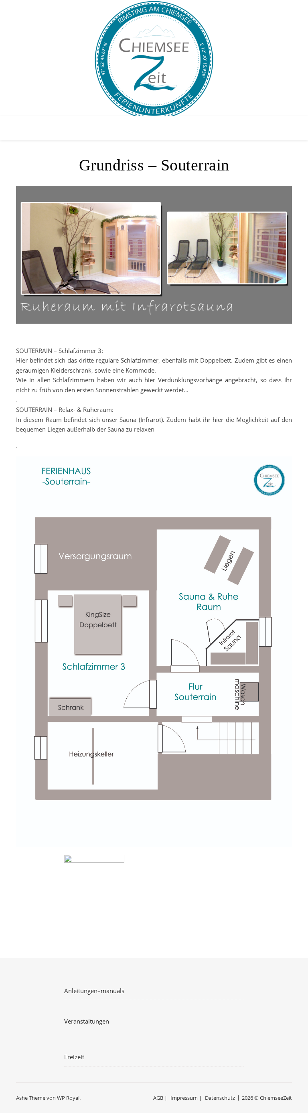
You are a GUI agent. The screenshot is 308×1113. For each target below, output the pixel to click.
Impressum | (186, 1097)
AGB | (160, 1097)
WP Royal (68, 1097)
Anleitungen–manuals (94, 991)
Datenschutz (220, 1097)
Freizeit (74, 1057)
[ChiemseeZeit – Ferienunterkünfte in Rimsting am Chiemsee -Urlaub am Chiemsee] (154, 60)
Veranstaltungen (86, 1021)
